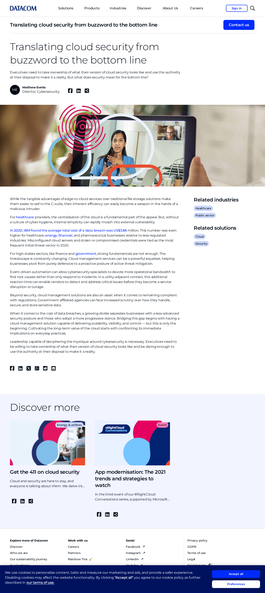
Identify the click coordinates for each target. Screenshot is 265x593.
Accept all (236, 574)
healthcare (25, 217)
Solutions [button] (65, 8)
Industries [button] (118, 8)
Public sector (204, 215)
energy (51, 235)
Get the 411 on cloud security (45, 472)
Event (162, 425)
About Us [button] (170, 8)
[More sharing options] (87, 91)
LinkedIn (133, 559)
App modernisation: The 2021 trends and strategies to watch (130, 478)
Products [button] (91, 8)
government (85, 254)
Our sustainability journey (28, 559)
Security (201, 243)
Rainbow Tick (78, 559)
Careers (73, 547)
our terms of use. (40, 582)
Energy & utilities (69, 425)
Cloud (199, 236)
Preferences (236, 584)
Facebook (133, 547)
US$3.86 (120, 230)
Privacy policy (197, 540)
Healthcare (203, 208)
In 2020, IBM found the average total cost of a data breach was (61, 230)
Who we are (19, 553)
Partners (74, 553)
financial (65, 235)
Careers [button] (196, 8)
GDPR (191, 547)
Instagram (133, 553)
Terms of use (196, 553)
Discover (144, 8)
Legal (191, 559)
